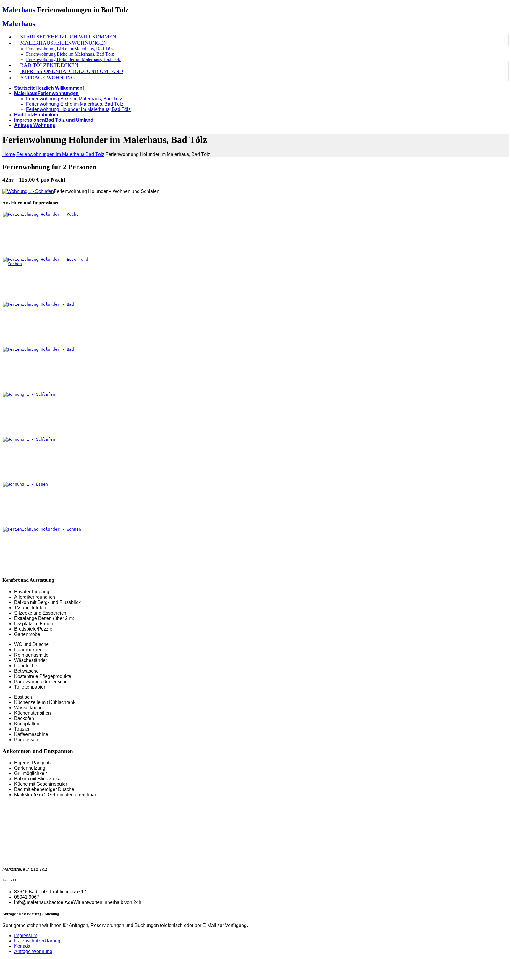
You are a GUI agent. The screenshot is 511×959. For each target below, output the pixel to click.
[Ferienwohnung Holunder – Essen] (53, 484)
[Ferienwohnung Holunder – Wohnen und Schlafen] (53, 394)
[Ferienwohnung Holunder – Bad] (53, 304)
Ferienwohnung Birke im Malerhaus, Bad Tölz (70, 48)
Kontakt (22, 946)
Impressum (25, 935)
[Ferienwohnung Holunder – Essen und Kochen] (53, 264)
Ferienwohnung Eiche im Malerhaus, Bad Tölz (70, 54)
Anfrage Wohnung (33, 951)
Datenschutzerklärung (37, 940)
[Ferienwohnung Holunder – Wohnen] (53, 529)
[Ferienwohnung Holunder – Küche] (53, 214)
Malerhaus (18, 10)
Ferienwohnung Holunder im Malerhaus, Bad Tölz (73, 59)
